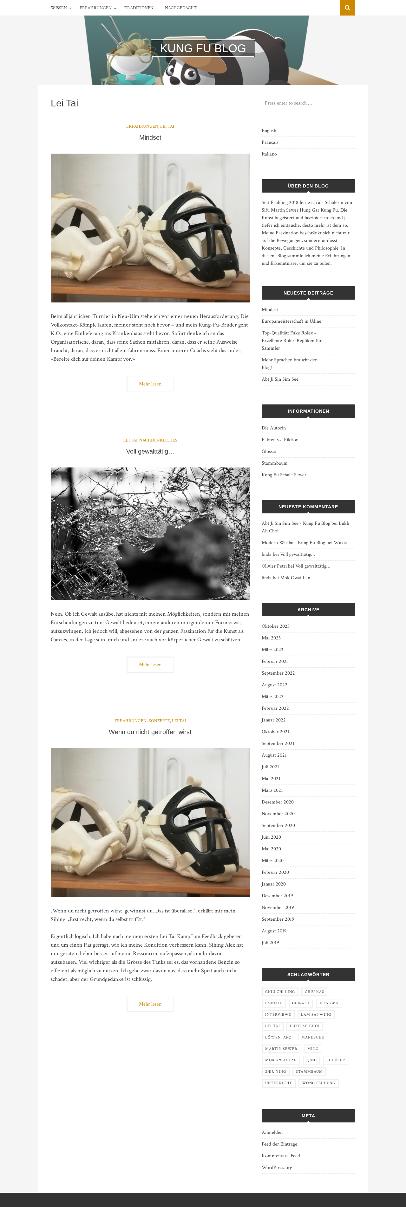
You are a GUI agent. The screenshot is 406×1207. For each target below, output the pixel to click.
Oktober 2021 (275, 731)
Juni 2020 (271, 837)
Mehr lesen (150, 384)
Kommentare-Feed (281, 1156)
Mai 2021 (271, 778)
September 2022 (278, 673)
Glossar (269, 451)
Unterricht (278, 1083)
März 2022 (273, 696)
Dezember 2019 (277, 896)
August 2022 (274, 685)
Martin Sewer (281, 1048)
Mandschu (312, 1037)
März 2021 (272, 790)
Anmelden (272, 1132)
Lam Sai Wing (316, 1014)
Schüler (336, 1060)
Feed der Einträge (279, 1144)
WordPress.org (277, 1167)
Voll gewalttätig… (150, 451)
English (269, 130)
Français (270, 142)
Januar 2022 (274, 720)
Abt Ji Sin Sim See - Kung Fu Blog (296, 523)
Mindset (150, 137)
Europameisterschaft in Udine (291, 321)
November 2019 (278, 907)
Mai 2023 (271, 638)
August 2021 (274, 755)
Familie (273, 1003)
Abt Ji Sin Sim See (280, 379)
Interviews (278, 1014)
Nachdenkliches (158, 440)
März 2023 (272, 649)
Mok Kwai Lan (281, 1060)
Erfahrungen (96, 8)
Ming (312, 1048)
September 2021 (278, 743)
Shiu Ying (275, 1071)
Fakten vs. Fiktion (280, 439)
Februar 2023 (275, 661)
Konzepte (159, 721)
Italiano (269, 154)
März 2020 (273, 860)
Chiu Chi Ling (280, 991)
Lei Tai (167, 126)
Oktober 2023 (276, 626)
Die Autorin (274, 428)
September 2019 (278, 919)
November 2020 (278, 813)
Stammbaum (275, 463)
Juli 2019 (270, 942)
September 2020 (278, 825)
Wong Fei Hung (318, 1083)
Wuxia (340, 542)
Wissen (59, 8)
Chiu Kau (314, 991)
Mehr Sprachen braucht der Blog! (289, 364)
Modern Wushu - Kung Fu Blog (293, 542)
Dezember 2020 (278, 802)
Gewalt (301, 1003)
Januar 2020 (274, 884)
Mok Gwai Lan (295, 578)
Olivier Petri (274, 566)
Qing (312, 1060)
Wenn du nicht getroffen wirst (150, 731)
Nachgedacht (181, 8)
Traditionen (139, 8)
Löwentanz (278, 1037)
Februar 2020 (275, 872)
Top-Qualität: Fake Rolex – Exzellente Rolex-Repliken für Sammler (292, 341)
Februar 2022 (275, 708)
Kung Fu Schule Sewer (284, 475)
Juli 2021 (270, 767)
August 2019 (274, 931)
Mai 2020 (271, 849)
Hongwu (329, 1003)
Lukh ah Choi (305, 1026)
